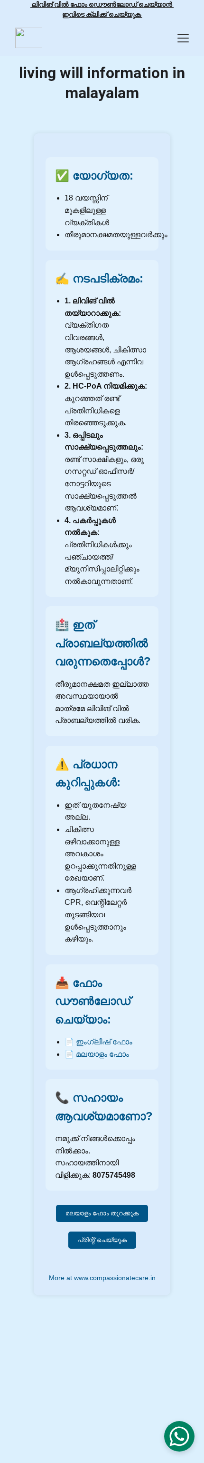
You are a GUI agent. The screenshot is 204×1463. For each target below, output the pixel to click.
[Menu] (183, 38)
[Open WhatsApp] (179, 1436)
